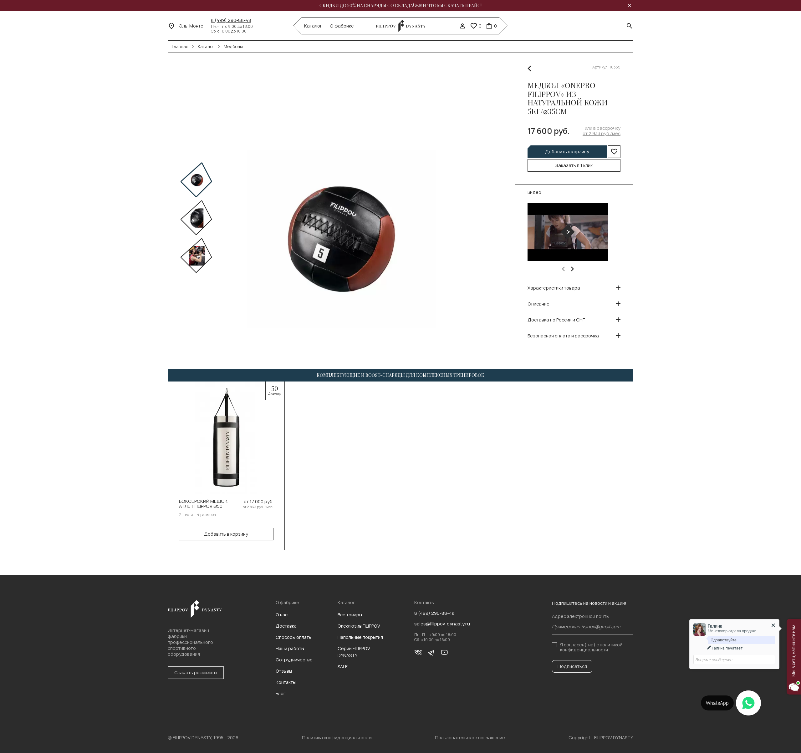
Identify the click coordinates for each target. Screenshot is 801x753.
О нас (282, 615)
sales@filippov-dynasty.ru (442, 624)
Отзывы (284, 671)
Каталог (313, 25)
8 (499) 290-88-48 (231, 20)
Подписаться (572, 666)
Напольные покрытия (360, 637)
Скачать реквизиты (195, 672)
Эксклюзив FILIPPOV (359, 626)
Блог (281, 693)
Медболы (233, 46)
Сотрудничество (294, 660)
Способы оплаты (294, 637)
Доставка (286, 626)
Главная (180, 46)
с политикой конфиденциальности (591, 647)
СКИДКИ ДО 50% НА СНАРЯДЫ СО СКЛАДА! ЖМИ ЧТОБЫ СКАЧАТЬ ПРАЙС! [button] (400, 5)
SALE (343, 667)
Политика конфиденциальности (337, 737)
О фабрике (342, 25)
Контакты (286, 682)
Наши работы (290, 648)
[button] (563, 269)
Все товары (350, 615)
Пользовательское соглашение (470, 737)
